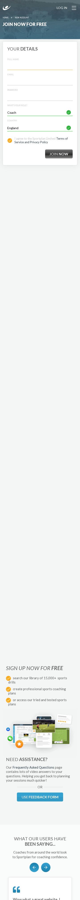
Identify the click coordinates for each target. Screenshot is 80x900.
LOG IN (62, 8)
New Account (22, 18)
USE (40, 797)
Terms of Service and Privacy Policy (41, 140)
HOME (5, 18)
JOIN (59, 154)
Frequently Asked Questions (33, 767)
